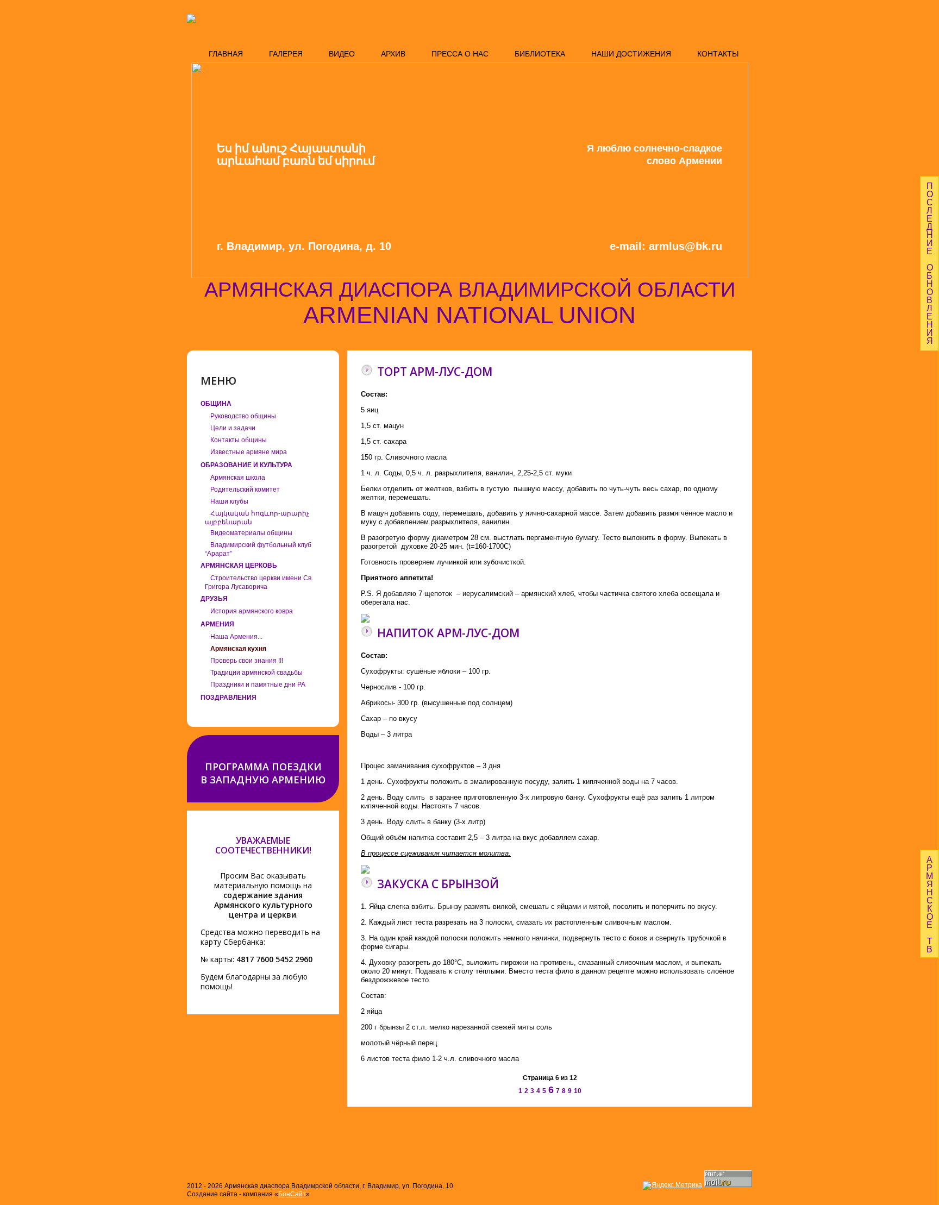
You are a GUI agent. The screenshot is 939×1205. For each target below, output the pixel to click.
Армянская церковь (239, 565)
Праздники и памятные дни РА (257, 684)
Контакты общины (238, 440)
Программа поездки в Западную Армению (263, 773)
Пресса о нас (460, 53)
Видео (342, 53)
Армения (217, 624)
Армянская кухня (238, 648)
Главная (226, 53)
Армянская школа (237, 477)
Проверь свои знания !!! (246, 660)
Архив (393, 53)
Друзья (214, 598)
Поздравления (228, 697)
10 (577, 1091)
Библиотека (540, 53)
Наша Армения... (236, 637)
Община (216, 403)
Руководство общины (243, 416)
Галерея (286, 53)
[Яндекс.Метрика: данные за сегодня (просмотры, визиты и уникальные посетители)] (672, 1185)
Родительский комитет (245, 489)
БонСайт (292, 1194)
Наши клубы (229, 501)
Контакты (717, 53)
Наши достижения (631, 53)
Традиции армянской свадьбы (256, 672)
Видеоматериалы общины (251, 533)
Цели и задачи (232, 428)
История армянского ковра (251, 611)
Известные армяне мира (248, 452)
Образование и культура (246, 465)
